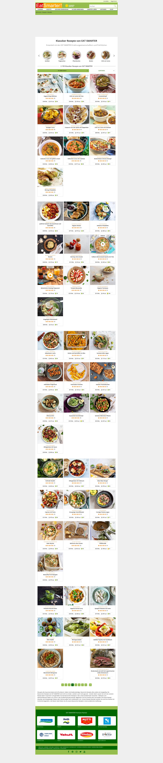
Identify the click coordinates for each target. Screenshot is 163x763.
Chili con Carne (105, 61)
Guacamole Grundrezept (76, 416)
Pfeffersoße (102, 543)
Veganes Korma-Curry (76, 608)
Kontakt (57, 747)
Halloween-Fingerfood (50, 384)
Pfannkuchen (76, 61)
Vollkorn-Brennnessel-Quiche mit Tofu (103, 257)
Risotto (50, 257)
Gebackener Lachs (50, 353)
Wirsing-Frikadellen (50, 190)
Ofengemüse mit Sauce (50, 447)
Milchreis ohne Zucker (76, 543)
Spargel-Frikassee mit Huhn (103, 608)
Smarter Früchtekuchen (103, 384)
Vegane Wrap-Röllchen (50, 96)
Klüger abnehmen (78, 9)
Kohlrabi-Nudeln (50, 481)
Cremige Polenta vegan (102, 512)
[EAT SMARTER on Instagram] (76, 751)
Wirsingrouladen (77, 640)
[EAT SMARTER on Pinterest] (72, 751)
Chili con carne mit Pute (76, 96)
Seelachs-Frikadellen (103, 225)
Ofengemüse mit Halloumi (76, 481)
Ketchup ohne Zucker (76, 257)
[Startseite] (49, 5)
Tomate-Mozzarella (76, 288)
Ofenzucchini (50, 416)
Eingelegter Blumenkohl (50, 319)
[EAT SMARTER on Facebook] (68, 751)
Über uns (40, 747)
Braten (91, 61)
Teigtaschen (61, 61)
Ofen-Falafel (50, 640)
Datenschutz (73, 747)
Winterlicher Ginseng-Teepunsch (50, 288)
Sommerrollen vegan (103, 353)
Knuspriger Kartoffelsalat (76, 512)
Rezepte (48, 9)
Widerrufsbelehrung (97, 747)
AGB (61, 747)
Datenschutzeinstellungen (84, 747)
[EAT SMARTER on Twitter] (80, 751)
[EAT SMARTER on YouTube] (84, 751)
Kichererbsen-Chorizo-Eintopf (102, 158)
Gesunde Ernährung (61, 9)
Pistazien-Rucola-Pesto (50, 608)
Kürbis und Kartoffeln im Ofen (76, 353)
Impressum (65, 747)
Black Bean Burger (102, 481)
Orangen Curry (50, 127)
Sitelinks (51, 747)
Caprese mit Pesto (50, 512)
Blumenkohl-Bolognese (50, 673)
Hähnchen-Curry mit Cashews (76, 158)
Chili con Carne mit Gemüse (103, 127)
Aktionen (103, 9)
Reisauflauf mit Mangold (50, 574)
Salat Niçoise (50, 543)
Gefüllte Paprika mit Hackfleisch (102, 640)
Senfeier (47, 61)
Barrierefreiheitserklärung (45, 748)
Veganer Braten (76, 225)
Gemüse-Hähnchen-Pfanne (103, 416)
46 (90, 685)
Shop (111, 9)
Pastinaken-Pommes (77, 384)
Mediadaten (56, 748)
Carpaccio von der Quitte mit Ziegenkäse (76, 127)
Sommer (40, 9)
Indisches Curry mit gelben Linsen (50, 158)
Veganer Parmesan (102, 288)
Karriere (46, 747)
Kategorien (63, 748)
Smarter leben (92, 9)
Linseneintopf (103, 96)
